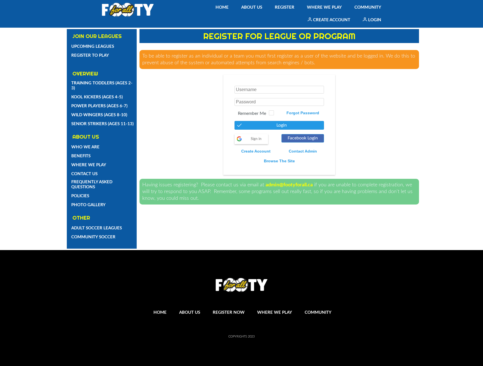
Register (284, 7)
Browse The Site (279, 161)
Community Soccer (93, 237)
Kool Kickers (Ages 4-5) (97, 97)
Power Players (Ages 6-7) (99, 106)
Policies (80, 196)
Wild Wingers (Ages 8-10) (99, 115)
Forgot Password (303, 113)
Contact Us (84, 174)
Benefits (81, 156)
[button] (279, 125)
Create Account (331, 20)
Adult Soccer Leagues (96, 228)
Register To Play (90, 55)
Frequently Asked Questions (91, 184)
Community (367, 7)
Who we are (85, 147)
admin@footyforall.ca (289, 184)
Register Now (229, 312)
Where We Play (324, 7)
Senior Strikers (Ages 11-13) (102, 124)
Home (222, 7)
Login (374, 20)
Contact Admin (303, 151)
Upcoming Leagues (92, 46)
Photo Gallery (88, 205)
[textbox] (279, 90)
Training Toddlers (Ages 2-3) (101, 85)
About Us (251, 7)
